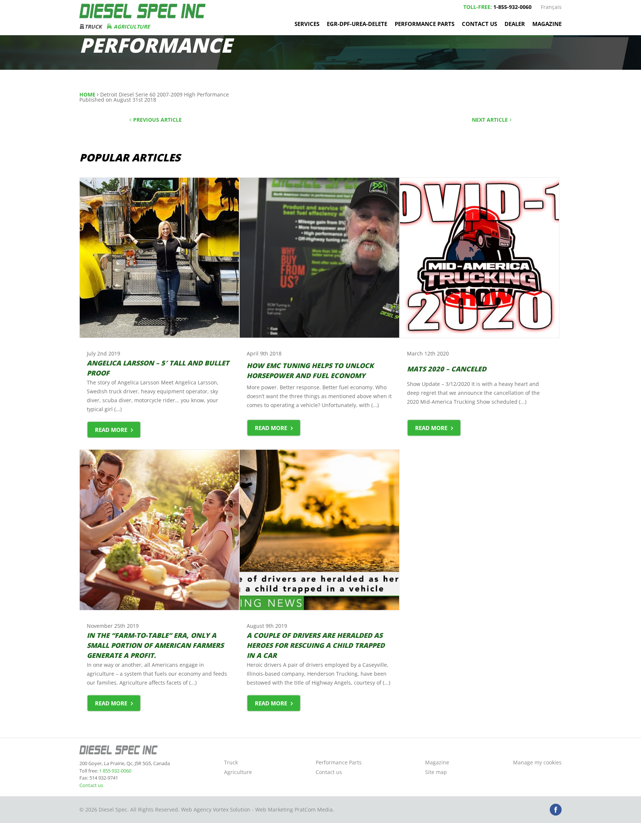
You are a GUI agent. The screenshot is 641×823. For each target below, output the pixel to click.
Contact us (479, 24)
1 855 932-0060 (114, 770)
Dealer (514, 24)
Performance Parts (424, 24)
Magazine (547, 24)
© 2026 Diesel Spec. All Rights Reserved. (129, 809)
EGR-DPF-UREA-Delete (357, 24)
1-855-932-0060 (512, 6)
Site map (436, 772)
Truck (93, 26)
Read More (111, 429)
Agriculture (131, 26)
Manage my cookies (537, 762)
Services (307, 24)
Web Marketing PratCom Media (294, 809)
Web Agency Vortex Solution (215, 809)
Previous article (157, 119)
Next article (490, 119)
